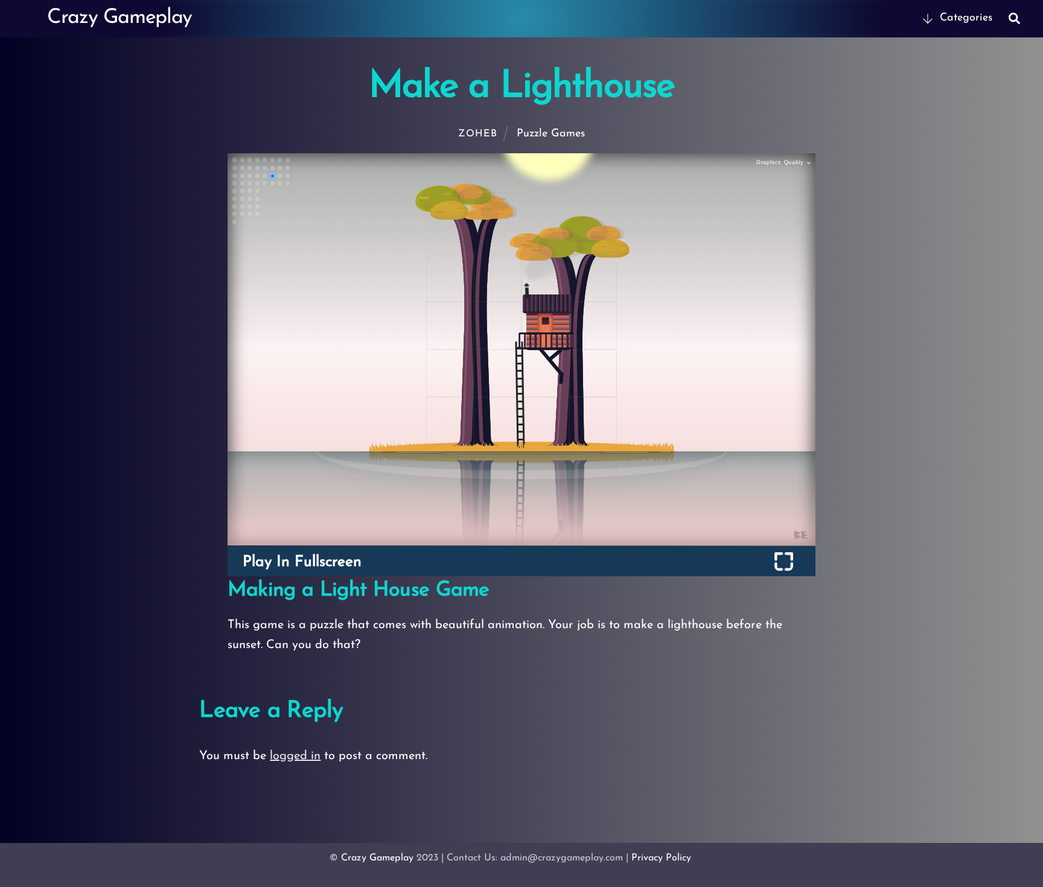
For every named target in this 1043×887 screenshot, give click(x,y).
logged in (295, 756)
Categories (964, 18)
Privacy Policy (661, 858)
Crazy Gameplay (377, 858)
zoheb (477, 134)
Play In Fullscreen (302, 562)
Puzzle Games (551, 134)
